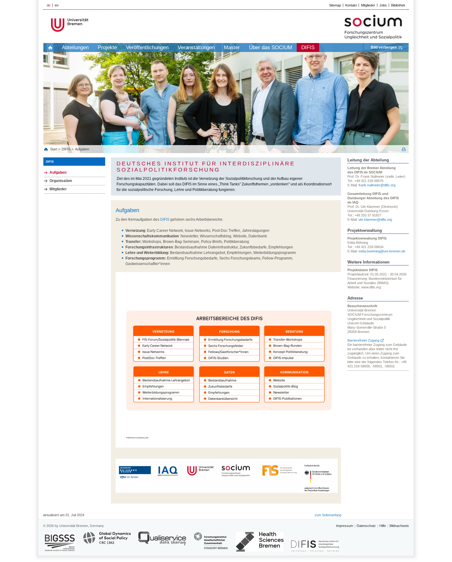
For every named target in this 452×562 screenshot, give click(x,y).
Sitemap (335, 5)
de (48, 5)
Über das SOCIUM (270, 47)
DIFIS (308, 47)
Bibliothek (398, 5)
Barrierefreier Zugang (363, 340)
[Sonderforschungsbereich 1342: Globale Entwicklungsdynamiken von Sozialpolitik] (107, 541)
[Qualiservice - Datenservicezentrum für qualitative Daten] (162, 541)
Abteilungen (75, 47)
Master (232, 47)
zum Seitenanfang (328, 515)
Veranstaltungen (196, 47)
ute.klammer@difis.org (375, 219)
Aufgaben (82, 149)
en (56, 5)
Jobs (383, 5)
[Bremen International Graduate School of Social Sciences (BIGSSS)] (60, 542)
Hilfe (382, 526)
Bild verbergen (384, 47)
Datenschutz (366, 526)
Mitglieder (368, 5)
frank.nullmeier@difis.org (377, 185)
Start (54, 149)
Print (404, 149)
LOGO (90, 25)
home (50, 47)
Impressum (344, 526)
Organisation (61, 181)
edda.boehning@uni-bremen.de (382, 251)
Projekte (107, 47)
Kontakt (351, 5)
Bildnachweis (399, 526)
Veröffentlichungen (147, 47)
